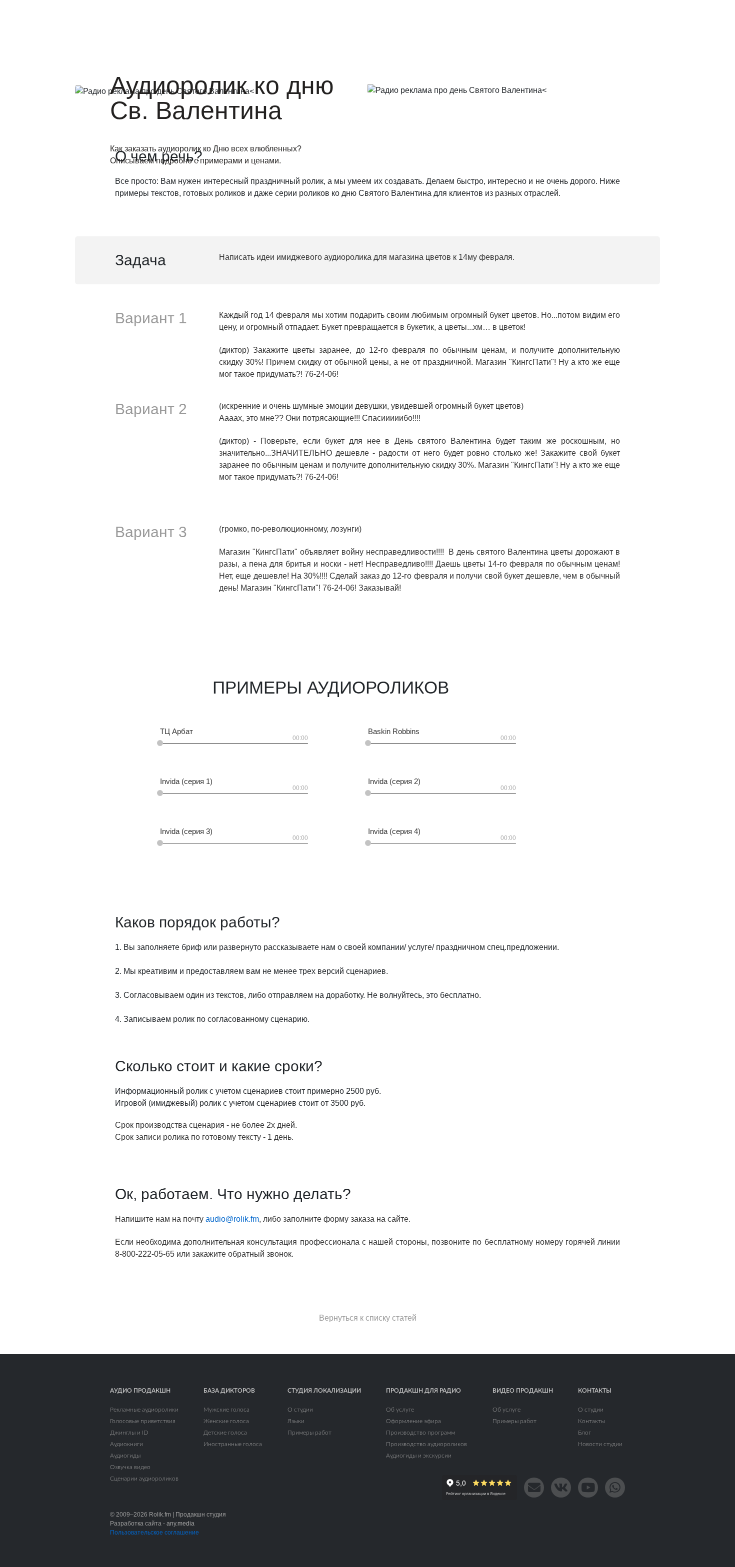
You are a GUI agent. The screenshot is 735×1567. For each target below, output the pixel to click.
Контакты (591, 1421)
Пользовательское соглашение (154, 1532)
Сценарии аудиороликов (144, 1479)
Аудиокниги (126, 1444)
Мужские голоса (227, 1410)
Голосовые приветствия (143, 1421)
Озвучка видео (130, 1467)
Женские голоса (226, 1421)
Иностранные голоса (233, 1444)
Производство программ (420, 1433)
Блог (584, 1433)
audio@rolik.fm (232, 1219)
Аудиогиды (125, 1456)
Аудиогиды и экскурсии (419, 1456)
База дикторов (229, 1391)
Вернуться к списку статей (367, 1318)
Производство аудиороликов (426, 1444)
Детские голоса (225, 1433)
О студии (300, 1410)
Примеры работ (310, 1433)
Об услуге (400, 1410)
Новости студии (600, 1444)
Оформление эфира (413, 1421)
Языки (296, 1421)
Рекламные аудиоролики (144, 1410)
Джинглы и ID (129, 1433)
